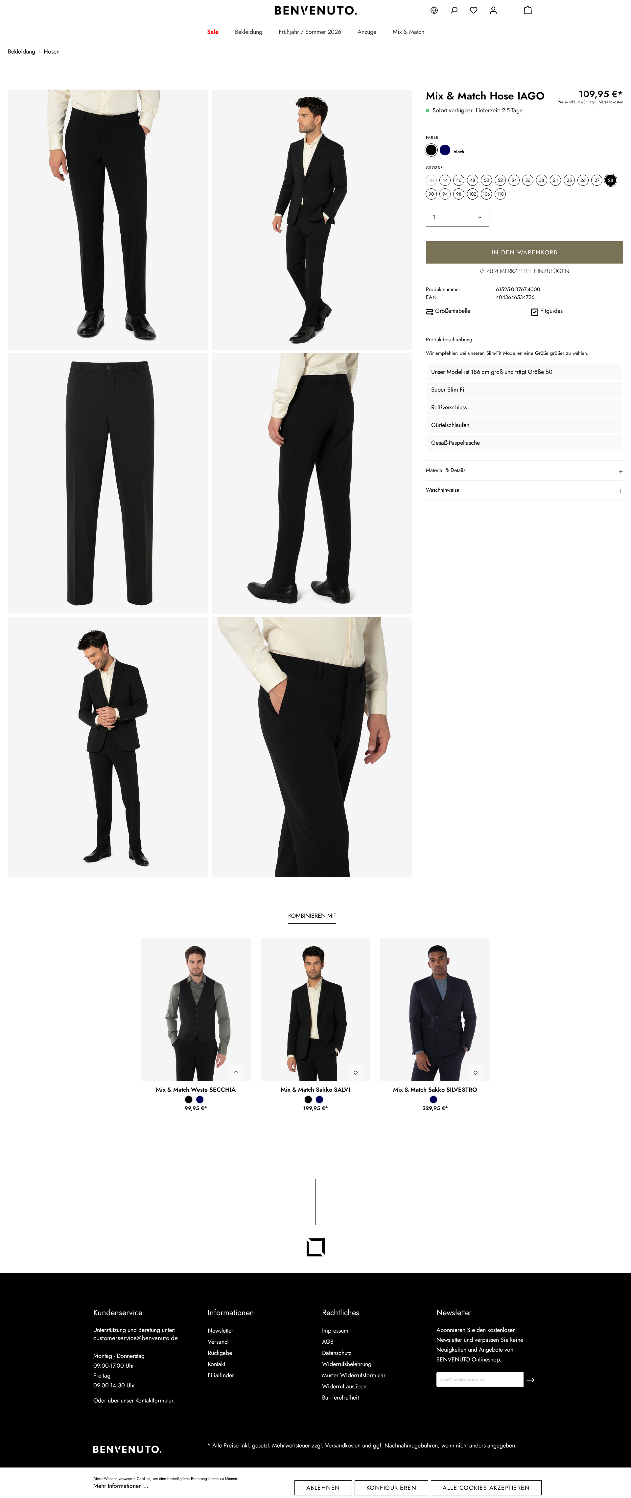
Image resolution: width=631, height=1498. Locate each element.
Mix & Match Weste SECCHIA (196, 1089)
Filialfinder (221, 1375)
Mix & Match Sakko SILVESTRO (435, 1089)
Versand (218, 1342)
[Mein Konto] (493, 11)
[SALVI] (315, 1009)
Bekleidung (248, 32)
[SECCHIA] (195, 1009)
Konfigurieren (391, 1488)
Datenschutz (336, 1353)
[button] (524, 339)
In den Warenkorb (525, 252)
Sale (213, 32)
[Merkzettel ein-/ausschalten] (236, 1073)
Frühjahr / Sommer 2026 (310, 32)
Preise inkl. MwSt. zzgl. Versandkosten (590, 102)
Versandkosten (343, 1445)
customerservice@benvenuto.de (135, 1338)
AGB (328, 1342)
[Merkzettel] (473, 11)
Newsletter (220, 1330)
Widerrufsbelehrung (346, 1364)
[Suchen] (454, 11)
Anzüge (367, 32)
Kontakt (216, 1364)
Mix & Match (408, 32)
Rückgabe (220, 1353)
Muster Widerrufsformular (354, 1375)
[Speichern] (530, 1379)
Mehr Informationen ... (120, 1486)
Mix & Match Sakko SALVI (315, 1089)
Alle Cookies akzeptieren (486, 1488)
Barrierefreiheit (340, 1397)
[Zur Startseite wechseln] (315, 10)
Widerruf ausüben (344, 1386)
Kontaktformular (154, 1400)
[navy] (445, 150)
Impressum (335, 1330)
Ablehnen (323, 1488)
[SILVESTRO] (435, 1009)
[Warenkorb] (528, 11)
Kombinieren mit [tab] (312, 915)
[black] (431, 150)
